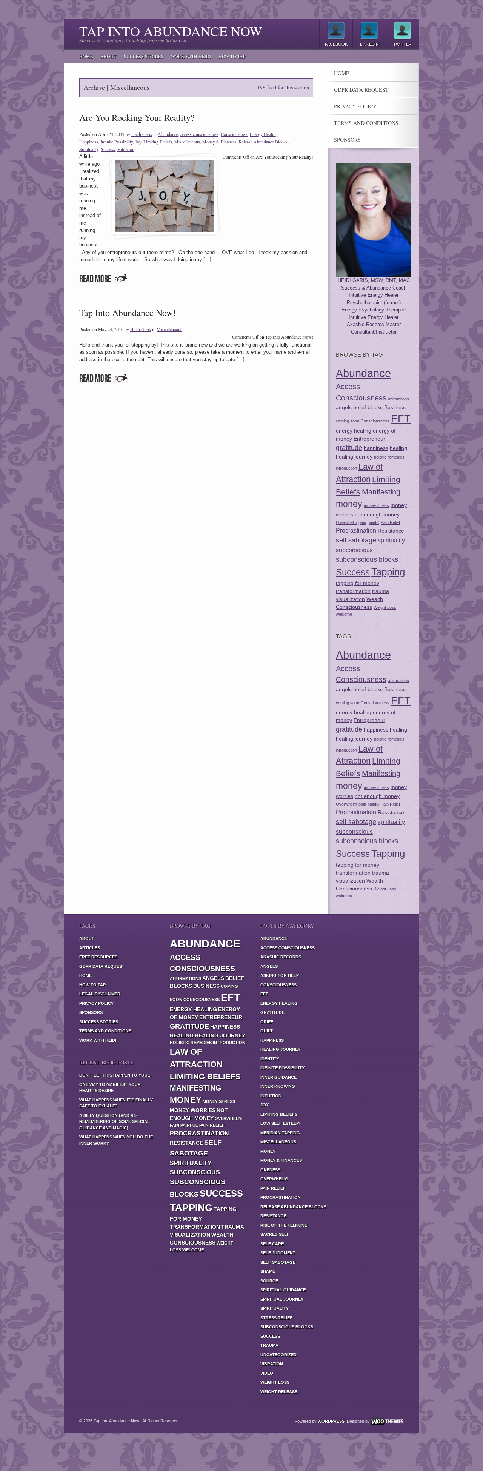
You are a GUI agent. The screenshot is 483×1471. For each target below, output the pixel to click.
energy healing (353, 431)
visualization (350, 599)
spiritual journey (281, 1299)
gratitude (349, 447)
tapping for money (357, 583)
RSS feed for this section (282, 87)
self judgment (277, 1253)
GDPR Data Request (361, 89)
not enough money (377, 514)
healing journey (354, 457)
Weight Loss (385, 607)
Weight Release (278, 1391)
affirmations (398, 399)
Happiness (88, 142)
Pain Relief (390, 522)
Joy (138, 142)
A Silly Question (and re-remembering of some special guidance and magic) (114, 1121)
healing (398, 448)
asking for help (279, 975)
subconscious (354, 550)
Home (86, 56)
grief (266, 1022)
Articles (89, 948)
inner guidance (278, 1077)
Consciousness (234, 134)
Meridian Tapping (280, 1133)
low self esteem (280, 1123)
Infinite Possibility (116, 142)
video (266, 1373)
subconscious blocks (367, 559)
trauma (380, 591)
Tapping (388, 572)
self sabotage (356, 540)
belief (359, 407)
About (108, 56)
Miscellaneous (187, 142)
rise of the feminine (283, 1225)
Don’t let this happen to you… (115, 1075)
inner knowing (277, 1086)
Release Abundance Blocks (263, 142)
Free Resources (98, 957)
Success (108, 149)
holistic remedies (389, 457)
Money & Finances (219, 142)
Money (267, 1151)
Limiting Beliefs (157, 142)
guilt (266, 1031)
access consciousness (199, 134)
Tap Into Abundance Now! (127, 313)
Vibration (125, 149)
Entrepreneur (369, 439)
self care (272, 1243)
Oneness (270, 1170)
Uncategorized (278, 1354)
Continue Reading (103, 278)
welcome (344, 614)
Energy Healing (264, 134)
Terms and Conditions (366, 123)
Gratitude (272, 1012)
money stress (376, 505)
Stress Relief (276, 1317)
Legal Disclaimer (99, 994)
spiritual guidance (283, 1290)
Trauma (269, 1345)
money (349, 504)
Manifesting (381, 492)
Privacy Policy (355, 106)
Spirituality (88, 149)
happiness (376, 448)
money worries (192, 1110)
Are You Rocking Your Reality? (137, 117)
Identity (269, 1059)
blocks (375, 407)
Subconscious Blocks (286, 1327)
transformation (353, 591)
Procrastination (356, 530)
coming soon (347, 421)
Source (269, 1280)
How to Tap (232, 56)
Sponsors (347, 139)
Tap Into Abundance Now (170, 31)
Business (395, 407)
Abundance (168, 134)
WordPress (331, 1421)
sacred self (274, 1234)
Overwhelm (346, 522)
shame (267, 1271)
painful (373, 522)
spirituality (391, 540)
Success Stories (143, 56)
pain (362, 522)
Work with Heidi (191, 56)
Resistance (391, 531)
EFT (401, 419)
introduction (346, 468)
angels (344, 407)
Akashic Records (280, 957)
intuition (270, 1096)
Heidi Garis (141, 134)
